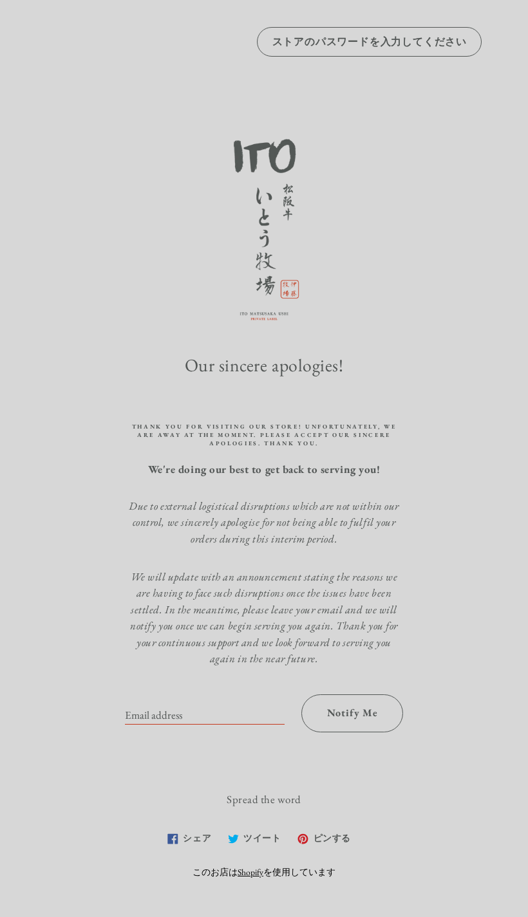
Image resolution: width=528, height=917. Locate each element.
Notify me (352, 712)
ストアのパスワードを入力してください (369, 41)
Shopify (250, 872)
